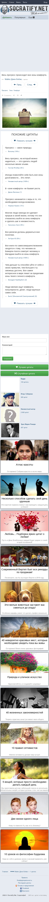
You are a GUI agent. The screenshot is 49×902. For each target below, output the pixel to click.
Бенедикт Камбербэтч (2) (17, 280)
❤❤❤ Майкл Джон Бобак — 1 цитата (23, 871)
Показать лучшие (24, 140)
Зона (11, 90)
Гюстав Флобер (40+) (16, 168)
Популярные (20, 17)
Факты (18, 2)
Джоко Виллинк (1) (15, 192)
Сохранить (8, 358)
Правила (24, 877)
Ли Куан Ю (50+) (14, 238)
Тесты (25, 2)
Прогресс (5, 90)
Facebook (25, 888)
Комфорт (17, 90)
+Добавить (7, 17)
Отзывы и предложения (26, 885)
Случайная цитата (26, 373)
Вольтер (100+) (13, 151)
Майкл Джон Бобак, (16, 79)
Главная (5, 871)
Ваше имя (6, 337)
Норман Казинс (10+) (16, 205)
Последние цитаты (24, 883)
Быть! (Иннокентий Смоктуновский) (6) (22, 296)
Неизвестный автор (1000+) (18, 181)
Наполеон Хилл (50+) (16, 225)
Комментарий (7, 345)
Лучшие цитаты (25, 367)
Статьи (11, 2)
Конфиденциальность (24, 880)
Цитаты (4, 2)
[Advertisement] (24, 45)
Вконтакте (25, 891)
